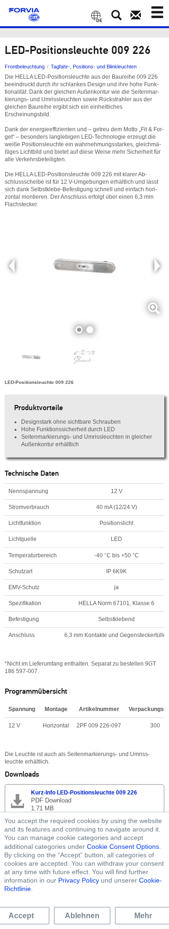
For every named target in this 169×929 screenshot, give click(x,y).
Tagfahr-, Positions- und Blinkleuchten (94, 66)
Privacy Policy (78, 880)
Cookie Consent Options (123, 846)
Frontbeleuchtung (25, 66)
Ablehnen (82, 916)
